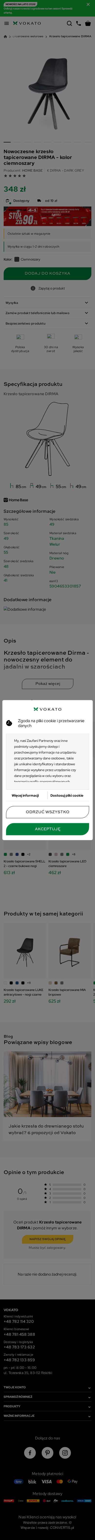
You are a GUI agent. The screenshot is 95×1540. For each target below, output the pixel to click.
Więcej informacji (25, 795)
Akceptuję (47, 829)
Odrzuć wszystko (47, 812)
